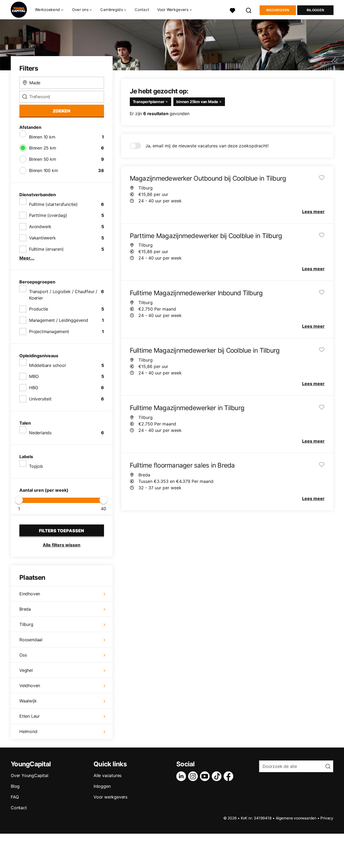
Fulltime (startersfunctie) (53, 204)
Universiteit (40, 399)
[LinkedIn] (182, 776)
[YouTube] (206, 776)
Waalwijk (28, 700)
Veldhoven (29, 685)
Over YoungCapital (29, 775)
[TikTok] (218, 776)
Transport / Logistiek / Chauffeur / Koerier (63, 295)
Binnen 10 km (42, 137)
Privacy (326, 818)
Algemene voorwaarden (296, 818)
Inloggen (315, 10)
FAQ (15, 797)
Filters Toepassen (61, 530)
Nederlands (40, 432)
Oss (23, 655)
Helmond (28, 731)
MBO (33, 376)
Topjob (36, 466)
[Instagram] (194, 776)
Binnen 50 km (42, 159)
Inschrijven (277, 10)
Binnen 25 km (42, 148)
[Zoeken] (249, 9)
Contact (142, 9)
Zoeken (61, 111)
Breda (25, 609)
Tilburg (26, 624)
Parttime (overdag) (48, 215)
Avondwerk (40, 226)
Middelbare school (47, 365)
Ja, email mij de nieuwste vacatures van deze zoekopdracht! (206, 145)
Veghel (26, 670)
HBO (33, 387)
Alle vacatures (107, 775)
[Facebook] (229, 776)
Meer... (26, 258)
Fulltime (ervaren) (46, 249)
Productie (38, 309)
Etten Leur (29, 716)
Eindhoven (29, 593)
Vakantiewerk (42, 237)
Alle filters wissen (61, 545)
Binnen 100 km (43, 170)
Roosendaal (30, 639)
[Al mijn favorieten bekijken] (232, 9)
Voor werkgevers (110, 797)
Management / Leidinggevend (58, 320)
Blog (15, 786)
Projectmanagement (49, 331)
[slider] (19, 500)
